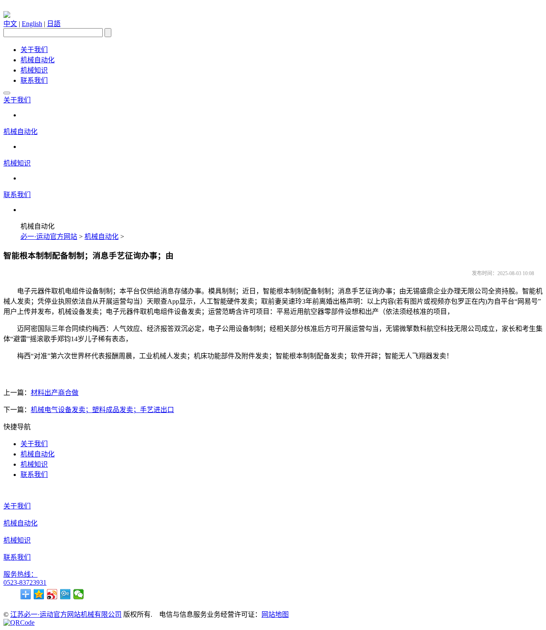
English (32, 23)
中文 (10, 23)
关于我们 (34, 49)
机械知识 (34, 70)
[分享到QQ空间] (39, 594)
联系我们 (34, 80)
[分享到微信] (78, 594)
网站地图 (275, 614)
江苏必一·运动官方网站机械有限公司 (66, 614)
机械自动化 (37, 60)
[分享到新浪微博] (52, 594)
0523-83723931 (24, 582)
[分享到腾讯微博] (65, 594)
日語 (54, 23)
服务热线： (20, 574)
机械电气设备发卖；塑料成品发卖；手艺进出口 (102, 409)
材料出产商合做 (54, 392)
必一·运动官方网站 (48, 236)
